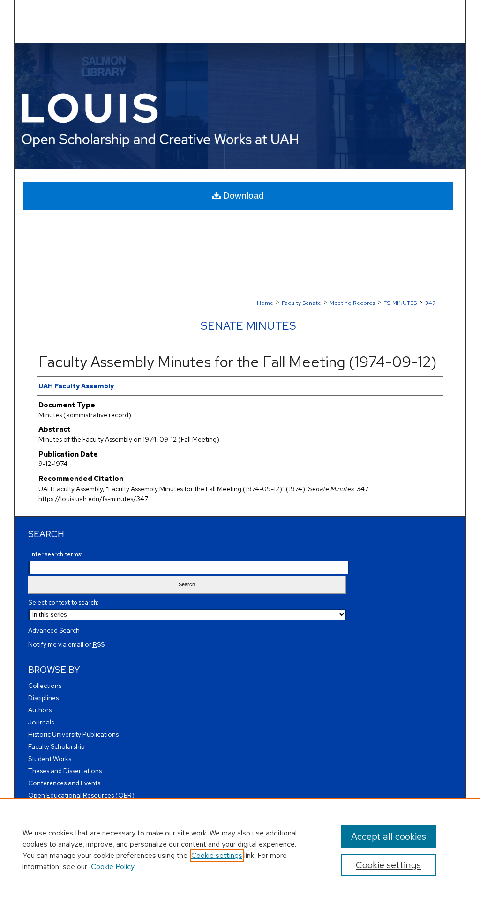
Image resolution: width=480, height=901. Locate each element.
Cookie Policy (113, 866)
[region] (240, 849)
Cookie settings (216, 855)
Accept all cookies (388, 836)
